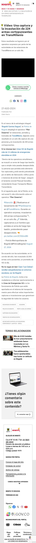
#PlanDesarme (24, 205)
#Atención (8, 202)
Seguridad (20, 9)
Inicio (3, 9)
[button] (11, 101)
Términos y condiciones (27, 533)
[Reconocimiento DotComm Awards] (17, 524)
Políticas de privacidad (17, 534)
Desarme (22, 305)
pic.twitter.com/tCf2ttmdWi (16, 236)
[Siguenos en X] (18, 506)
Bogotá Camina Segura (11, 126)
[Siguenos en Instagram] (22, 506)
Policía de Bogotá (11, 277)
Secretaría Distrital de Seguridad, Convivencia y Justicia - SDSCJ (14, 322)
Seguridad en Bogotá (9, 305)
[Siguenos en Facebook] (10, 506)
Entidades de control (13, 466)
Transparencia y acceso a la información (16, 475)
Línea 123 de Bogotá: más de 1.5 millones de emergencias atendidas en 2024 (17, 152)
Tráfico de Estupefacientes (11, 317)
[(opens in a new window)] (21, 101)
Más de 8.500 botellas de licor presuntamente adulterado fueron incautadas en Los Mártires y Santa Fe (23, 341)
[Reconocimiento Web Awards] (27, 524)
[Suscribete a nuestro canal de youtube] (26, 506)
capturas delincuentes (10, 313)
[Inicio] (6, 3)
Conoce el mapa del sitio (15, 462)
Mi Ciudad (11, 9)
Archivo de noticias (12, 470)
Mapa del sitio (9, 534)
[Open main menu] (13, 3)
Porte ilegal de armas (24, 309)
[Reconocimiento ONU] (8, 524)
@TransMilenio (13, 209)
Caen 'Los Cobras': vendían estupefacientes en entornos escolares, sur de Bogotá (17, 270)
